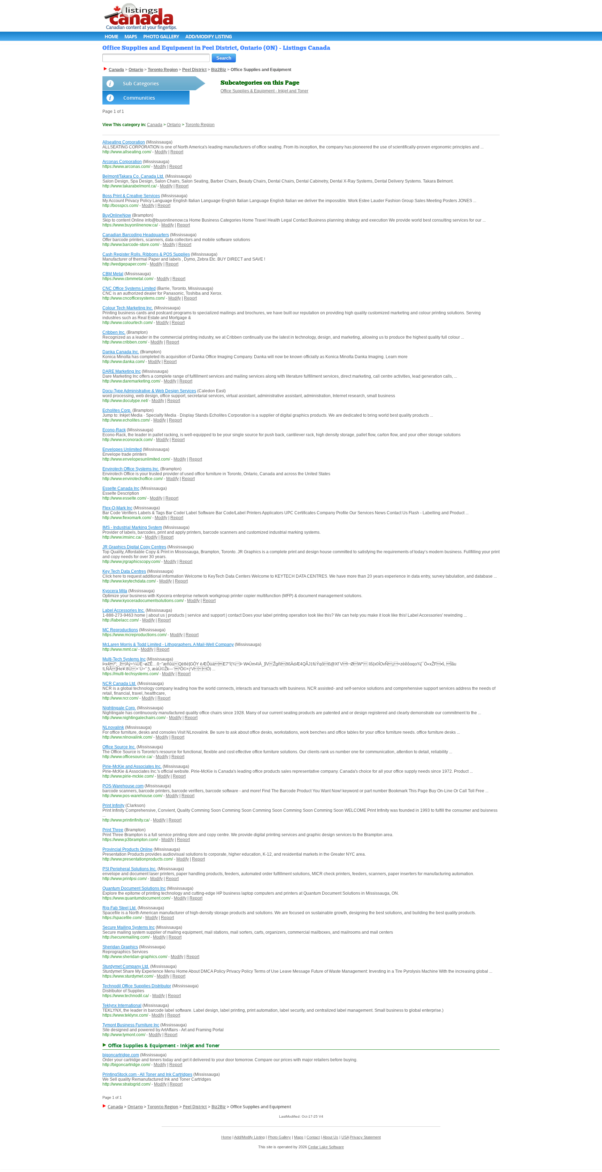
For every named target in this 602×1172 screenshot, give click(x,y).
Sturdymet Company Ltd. (125, 966)
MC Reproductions (120, 629)
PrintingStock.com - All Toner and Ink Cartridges (147, 1074)
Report (176, 151)
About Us (330, 1137)
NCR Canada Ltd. (119, 683)
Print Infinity (113, 805)
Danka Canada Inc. (120, 351)
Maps (130, 36)
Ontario (174, 124)
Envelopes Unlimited (122, 449)
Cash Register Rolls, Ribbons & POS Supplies (146, 254)
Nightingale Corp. (119, 707)
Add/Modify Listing (208, 36)
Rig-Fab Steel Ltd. (119, 907)
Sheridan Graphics (120, 946)
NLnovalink (113, 727)
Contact (313, 1137)
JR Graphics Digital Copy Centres (134, 547)
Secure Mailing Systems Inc (128, 927)
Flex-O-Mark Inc (117, 508)
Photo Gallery (161, 36)
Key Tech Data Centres (124, 571)
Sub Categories (141, 83)
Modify (161, 151)
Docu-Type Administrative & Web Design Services (149, 390)
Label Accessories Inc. (123, 610)
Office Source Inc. (119, 747)
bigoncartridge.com (120, 1055)
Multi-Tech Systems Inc (124, 659)
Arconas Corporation (122, 161)
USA (345, 1137)
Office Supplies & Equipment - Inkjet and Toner (264, 90)
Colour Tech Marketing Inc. (127, 308)
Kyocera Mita (114, 590)
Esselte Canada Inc (120, 488)
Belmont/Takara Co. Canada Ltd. (133, 176)
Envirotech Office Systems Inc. (130, 469)
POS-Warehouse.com (123, 786)
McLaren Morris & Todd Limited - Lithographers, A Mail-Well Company (168, 644)
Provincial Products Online (127, 849)
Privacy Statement (365, 1137)
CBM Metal (112, 273)
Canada (154, 124)
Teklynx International (121, 1005)
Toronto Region (200, 124)
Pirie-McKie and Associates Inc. (132, 766)
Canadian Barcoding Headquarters (135, 234)
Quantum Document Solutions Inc (134, 888)
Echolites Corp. (116, 410)
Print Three (112, 829)
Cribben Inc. (113, 332)
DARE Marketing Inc (121, 371)
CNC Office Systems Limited (129, 288)
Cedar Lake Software (326, 1147)
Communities (139, 97)
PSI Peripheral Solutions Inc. (129, 868)
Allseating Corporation (123, 142)
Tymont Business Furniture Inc (130, 1025)
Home (111, 36)
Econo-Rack (114, 429)
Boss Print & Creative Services (131, 195)
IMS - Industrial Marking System (132, 527)
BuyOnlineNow (116, 215)
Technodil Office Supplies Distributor (136, 986)
